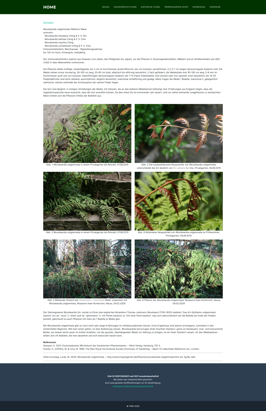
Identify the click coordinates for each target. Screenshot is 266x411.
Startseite (48, 22)
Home (49, 7)
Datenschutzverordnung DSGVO (138, 386)
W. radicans (179, 168)
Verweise (215, 7)
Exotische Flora (150, 7)
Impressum (199, 7)
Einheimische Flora (125, 7)
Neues (105, 7)
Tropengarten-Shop (176, 7)
